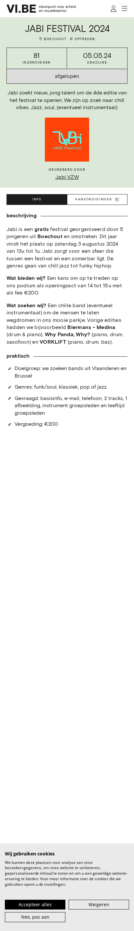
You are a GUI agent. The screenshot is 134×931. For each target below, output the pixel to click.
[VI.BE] (41, 8)
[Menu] (124, 9)
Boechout (55, 39)
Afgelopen (67, 76)
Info (37, 199)
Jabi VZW (67, 177)
